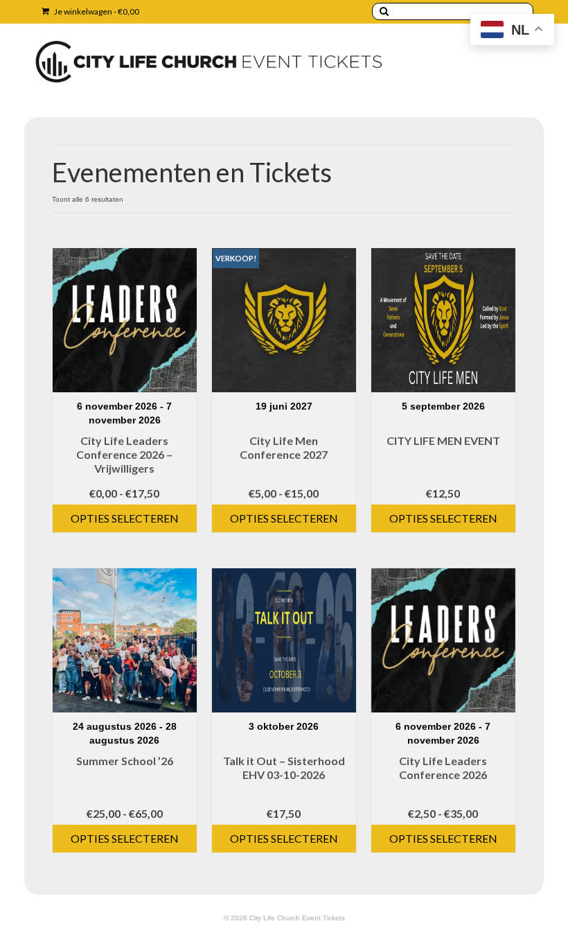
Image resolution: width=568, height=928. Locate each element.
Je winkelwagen (96, 11)
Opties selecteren (125, 518)
